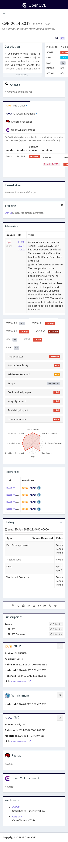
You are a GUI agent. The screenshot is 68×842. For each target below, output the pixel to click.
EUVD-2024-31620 (21, 245)
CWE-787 (17, 816)
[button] (4, 14)
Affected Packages (21, 121)
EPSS (32, 339)
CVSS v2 (47, 331)
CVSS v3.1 (43, 323)
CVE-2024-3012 (16, 23)
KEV (11, 339)
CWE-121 (17, 807)
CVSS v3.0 (17, 331)
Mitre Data (19, 105)
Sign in (8, 212)
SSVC (12, 347)
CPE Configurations (24, 113)
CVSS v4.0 (15, 323)
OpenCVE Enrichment (23, 129)
